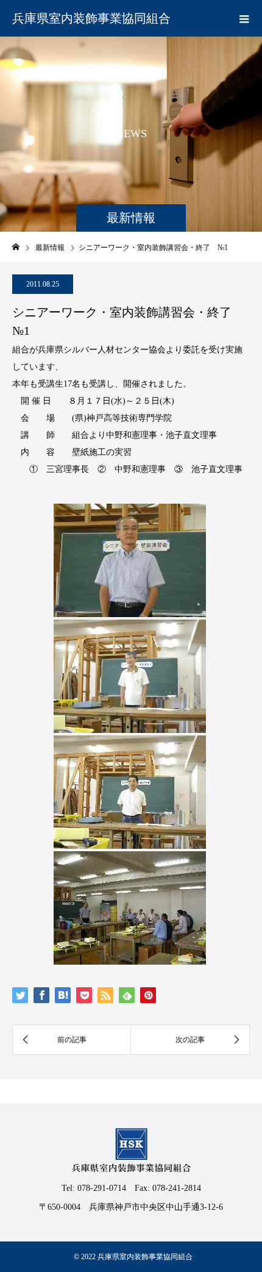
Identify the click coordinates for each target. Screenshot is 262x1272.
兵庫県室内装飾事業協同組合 (91, 18)
